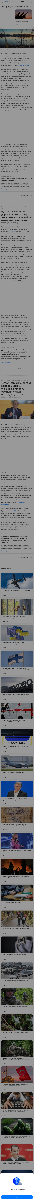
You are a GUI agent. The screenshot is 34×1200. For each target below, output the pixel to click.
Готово (17, 1197)
